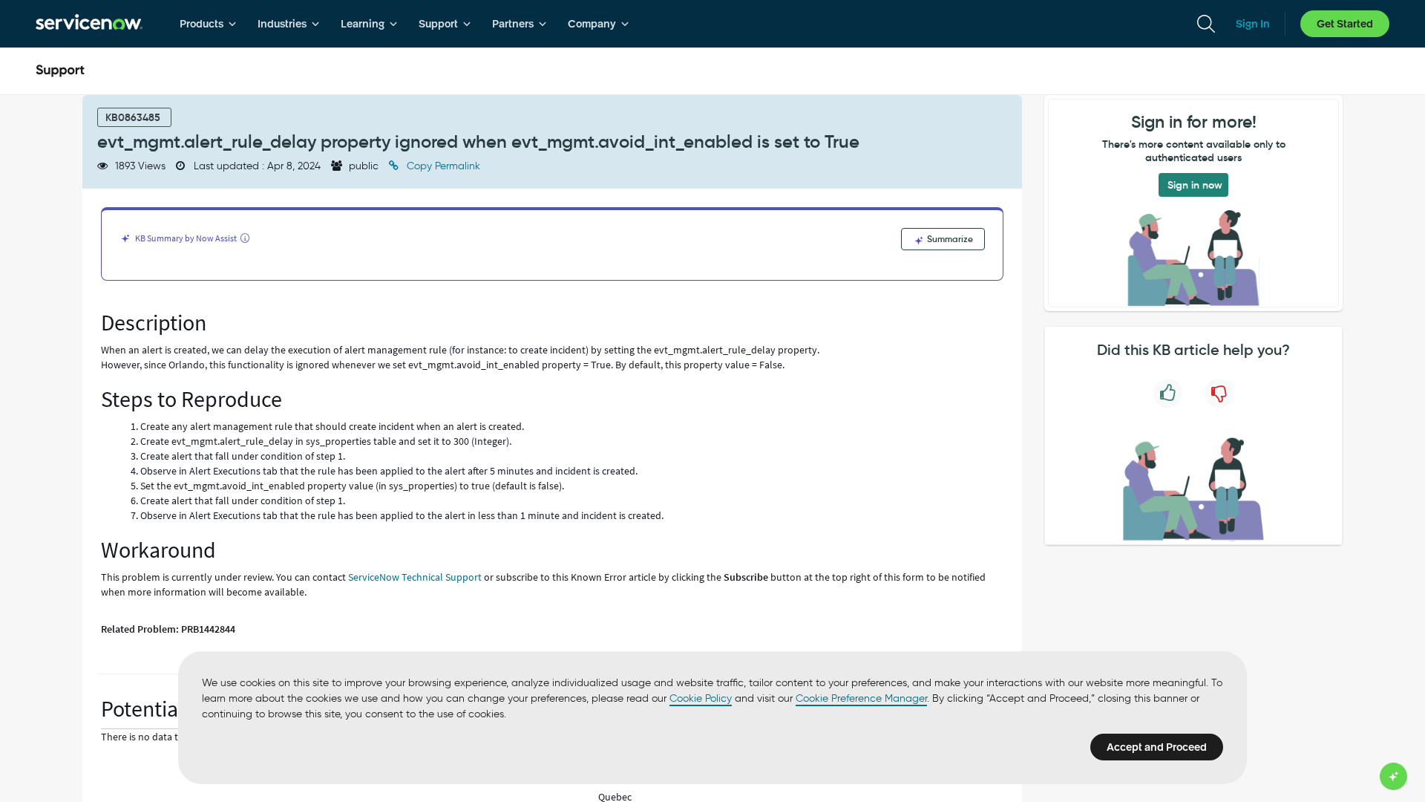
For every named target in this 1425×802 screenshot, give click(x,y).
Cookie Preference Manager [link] (861, 698)
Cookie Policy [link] (700, 698)
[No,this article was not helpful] (1219, 393)
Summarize (949, 238)
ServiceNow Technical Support (415, 577)
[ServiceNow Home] (89, 23)
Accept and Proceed (1157, 747)
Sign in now (1194, 185)
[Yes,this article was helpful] (1168, 393)
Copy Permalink (442, 166)
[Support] (60, 71)
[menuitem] (208, 24)
